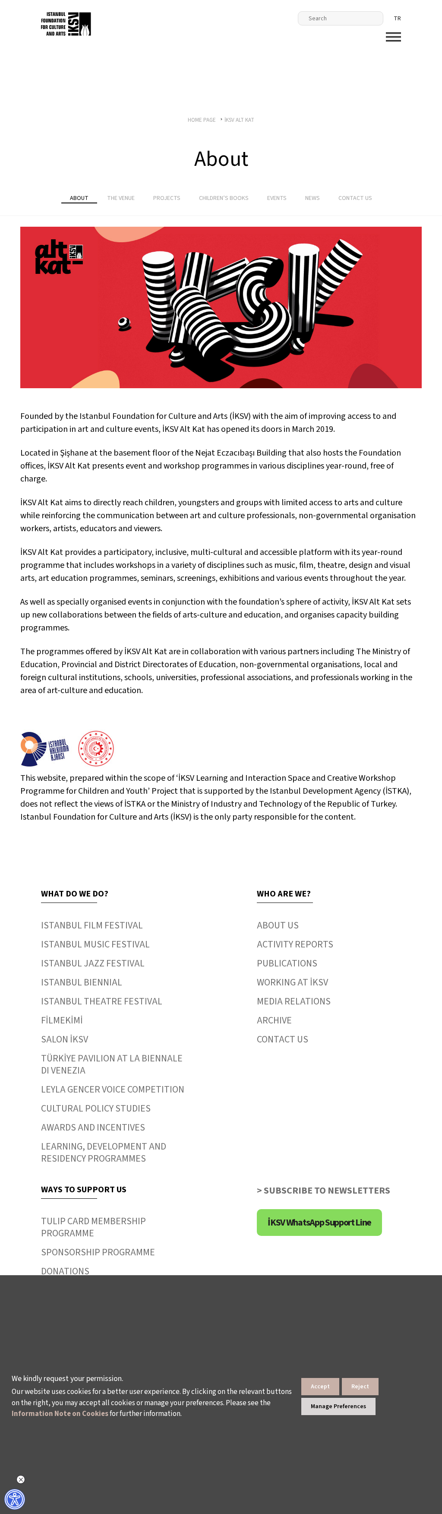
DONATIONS (65, 1271)
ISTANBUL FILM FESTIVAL (92, 925)
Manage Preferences (338, 1406)
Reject (360, 1386)
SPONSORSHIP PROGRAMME (98, 1252)
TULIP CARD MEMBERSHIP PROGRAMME (93, 1227)
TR (397, 18)
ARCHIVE (274, 1020)
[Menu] (393, 37)
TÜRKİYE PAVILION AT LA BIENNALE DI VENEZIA (112, 1064)
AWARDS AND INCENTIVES (93, 1127)
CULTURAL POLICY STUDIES (96, 1108)
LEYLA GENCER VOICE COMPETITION (112, 1089)
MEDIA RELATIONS (294, 1001)
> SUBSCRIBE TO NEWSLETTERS (323, 1190)
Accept (320, 1386)
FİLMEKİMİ (62, 1020)
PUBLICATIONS (287, 963)
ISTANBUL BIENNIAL (81, 982)
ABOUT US (278, 925)
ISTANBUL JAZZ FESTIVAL (93, 963)
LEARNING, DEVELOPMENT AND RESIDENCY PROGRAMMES (103, 1153)
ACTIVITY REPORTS (295, 944)
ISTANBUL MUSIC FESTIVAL (95, 944)
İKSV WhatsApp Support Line (319, 1222)
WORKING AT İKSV (292, 982)
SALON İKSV (64, 1039)
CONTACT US (282, 1039)
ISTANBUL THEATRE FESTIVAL (101, 1001)
